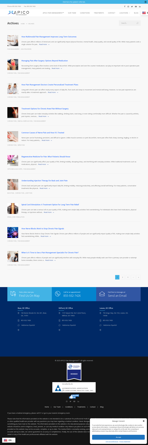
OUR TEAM (72, 13)
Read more (43, 44)
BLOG (136, 13)
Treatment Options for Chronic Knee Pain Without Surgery (44, 108)
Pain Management (13, 49)
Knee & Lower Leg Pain (25, 121)
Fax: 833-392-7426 (29, 6)
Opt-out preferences (112, 442)
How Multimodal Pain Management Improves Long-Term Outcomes (48, 36)
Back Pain (10, 193)
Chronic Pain (11, 73)
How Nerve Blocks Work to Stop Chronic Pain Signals (42, 228)
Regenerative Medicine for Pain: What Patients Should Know (45, 156)
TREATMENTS (99, 13)
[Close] (145, 2)
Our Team (57, 407)
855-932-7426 (72, 295)
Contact (93, 407)
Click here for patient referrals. (74, 2)
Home (23, 24)
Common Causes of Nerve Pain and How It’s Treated (42, 132)
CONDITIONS (85, 13)
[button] (144, 421)
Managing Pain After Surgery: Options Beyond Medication (44, 60)
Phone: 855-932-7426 (14, 6)
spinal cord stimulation (15, 217)
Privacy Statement (124, 442)
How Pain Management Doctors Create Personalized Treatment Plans (49, 84)
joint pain (28, 193)
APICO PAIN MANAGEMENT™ (53, 13)
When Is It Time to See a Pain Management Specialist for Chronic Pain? (50, 252)
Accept (118, 437)
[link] (66, 401)
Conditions (69, 407)
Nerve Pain (21, 145)
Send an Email (117, 295)
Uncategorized (26, 49)
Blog (101, 407)
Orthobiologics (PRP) (14, 169)
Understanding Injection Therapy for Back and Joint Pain (44, 180)
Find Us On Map (29, 295)
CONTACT (111, 13)
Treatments (81, 407)
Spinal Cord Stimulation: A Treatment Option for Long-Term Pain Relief (50, 204)
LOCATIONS (123, 13)
